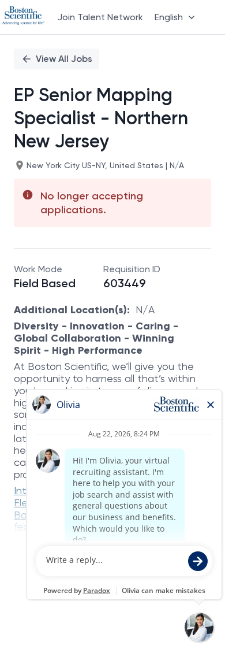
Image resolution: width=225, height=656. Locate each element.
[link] (23, 17)
